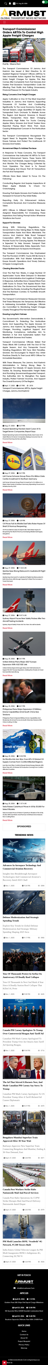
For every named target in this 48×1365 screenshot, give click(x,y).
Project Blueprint (24, 1341)
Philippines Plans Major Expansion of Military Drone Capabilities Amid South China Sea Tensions (22, 712)
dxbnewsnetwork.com (18, 1360)
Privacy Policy (24, 1345)
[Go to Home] (4, 1363)
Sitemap (24, 1348)
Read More (7, 442)
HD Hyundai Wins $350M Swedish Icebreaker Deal (24, 1311)
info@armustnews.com (25, 1288)
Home (24, 1331)
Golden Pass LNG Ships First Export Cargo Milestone (24, 1302)
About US (24, 1338)
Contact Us (24, 1335)
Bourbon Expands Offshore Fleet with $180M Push (24, 1319)
